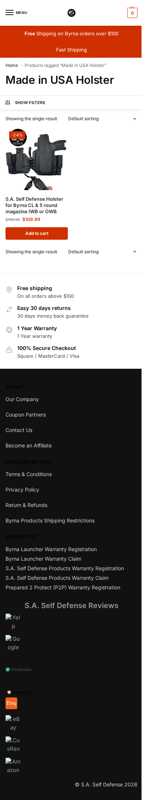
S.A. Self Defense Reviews (71, 605)
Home (12, 65)
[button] (131, 13)
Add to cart (36, 233)
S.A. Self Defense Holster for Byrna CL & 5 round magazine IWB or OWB (34, 205)
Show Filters (30, 102)
